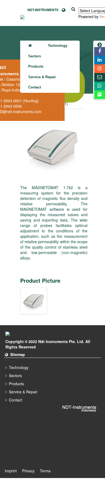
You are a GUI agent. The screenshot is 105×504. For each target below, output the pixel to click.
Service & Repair (42, 77)
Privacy (28, 470)
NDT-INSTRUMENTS (44, 9)
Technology (57, 46)
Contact (34, 87)
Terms (45, 470)
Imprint (11, 470)
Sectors (34, 56)
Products (35, 66)
